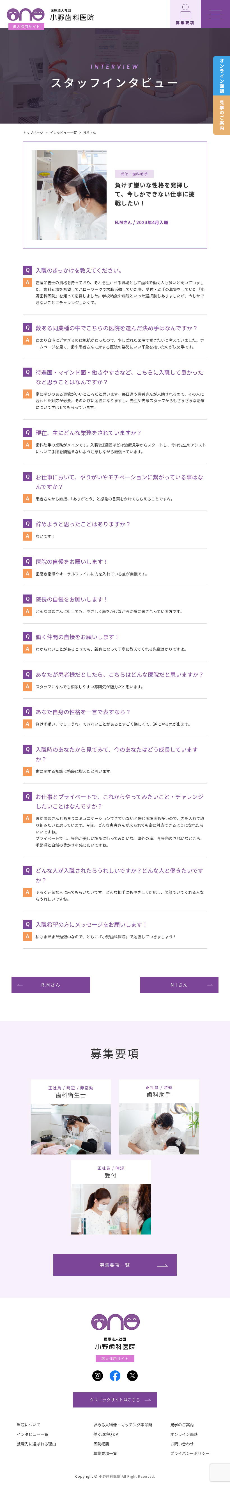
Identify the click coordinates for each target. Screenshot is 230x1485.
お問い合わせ (182, 1444)
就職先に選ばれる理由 (36, 1444)
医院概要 (101, 1444)
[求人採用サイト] (50, 14)
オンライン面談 (222, 76)
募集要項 (185, 22)
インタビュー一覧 (32, 1434)
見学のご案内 (222, 115)
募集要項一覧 (115, 1264)
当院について (28, 1424)
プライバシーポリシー (190, 1453)
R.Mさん (51, 984)
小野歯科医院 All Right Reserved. (127, 1476)
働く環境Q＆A (105, 1434)
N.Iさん (179, 984)
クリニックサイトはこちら (115, 1399)
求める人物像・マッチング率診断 (122, 1424)
